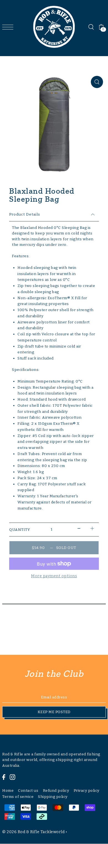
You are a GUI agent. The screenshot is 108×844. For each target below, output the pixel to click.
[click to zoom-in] (97, 82)
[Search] (91, 26)
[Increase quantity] (92, 528)
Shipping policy (53, 796)
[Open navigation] (9, 26)
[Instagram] (12, 777)
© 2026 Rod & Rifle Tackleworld (33, 832)
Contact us (28, 790)
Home (8, 790)
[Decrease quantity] (79, 528)
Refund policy (56, 790)
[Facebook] (3, 777)
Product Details (24, 214)
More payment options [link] (54, 576)
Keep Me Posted (54, 712)
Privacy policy (86, 790)
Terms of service (18, 796)
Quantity (19, 529)
